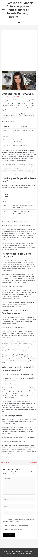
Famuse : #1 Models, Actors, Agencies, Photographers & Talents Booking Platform (20, 9)
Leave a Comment (7, 97)
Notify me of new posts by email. (14, 529)
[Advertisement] (19, 51)
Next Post (33, 462)
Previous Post (5, 462)
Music (15, 97)
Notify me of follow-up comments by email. (17, 525)
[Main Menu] (19, 23)
